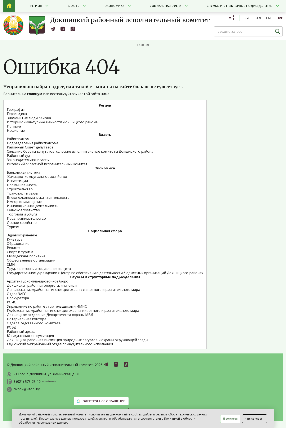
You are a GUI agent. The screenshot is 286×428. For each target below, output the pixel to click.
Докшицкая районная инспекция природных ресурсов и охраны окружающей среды (77, 340)
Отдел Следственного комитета (34, 323)
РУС (247, 18)
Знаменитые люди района (29, 118)
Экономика (115, 6)
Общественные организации (31, 260)
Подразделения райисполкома (32, 143)
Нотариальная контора (26, 319)
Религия (13, 247)
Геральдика (17, 113)
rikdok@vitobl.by (26, 389)
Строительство (20, 189)
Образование (18, 243)
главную (34, 94)
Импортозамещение (24, 201)
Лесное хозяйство (22, 222)
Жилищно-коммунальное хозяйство (37, 176)
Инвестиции (17, 180)
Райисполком (18, 139)
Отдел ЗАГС (16, 293)
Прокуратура (18, 298)
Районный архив (21, 331)
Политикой (172, 418)
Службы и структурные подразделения (240, 6)
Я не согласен (254, 418)
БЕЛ (258, 18)
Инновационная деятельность (32, 206)
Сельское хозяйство (23, 210)
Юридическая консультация (30, 335)
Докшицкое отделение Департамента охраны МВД (50, 314)
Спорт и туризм (20, 252)
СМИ (11, 264)
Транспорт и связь (22, 193)
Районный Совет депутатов (30, 147)
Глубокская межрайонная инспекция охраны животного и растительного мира (73, 310)
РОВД (11, 327)
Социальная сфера (165, 6)
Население (16, 130)
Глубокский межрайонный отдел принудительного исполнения (60, 344)
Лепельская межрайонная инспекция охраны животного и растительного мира (73, 289)
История (14, 126)
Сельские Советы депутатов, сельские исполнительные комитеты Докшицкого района (80, 151)
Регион (36, 6)
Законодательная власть (28, 159)
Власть (73, 6)
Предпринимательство (26, 218)
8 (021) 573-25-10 (27, 381)
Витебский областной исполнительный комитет (47, 164)
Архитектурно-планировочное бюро (37, 281)
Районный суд (18, 155)
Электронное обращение (103, 401)
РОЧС (11, 302)
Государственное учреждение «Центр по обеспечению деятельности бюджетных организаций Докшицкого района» (105, 273)
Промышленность (22, 185)
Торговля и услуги (22, 214)
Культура (14, 239)
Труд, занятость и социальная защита (39, 268)
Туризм (13, 226)
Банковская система (23, 172)
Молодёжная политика (26, 256)
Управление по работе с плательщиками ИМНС (47, 306)
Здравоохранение (22, 235)
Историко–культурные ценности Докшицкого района (52, 122)
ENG (269, 18)
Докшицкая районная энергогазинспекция (42, 285)
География (15, 109)
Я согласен (230, 418)
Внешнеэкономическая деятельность (38, 197)
